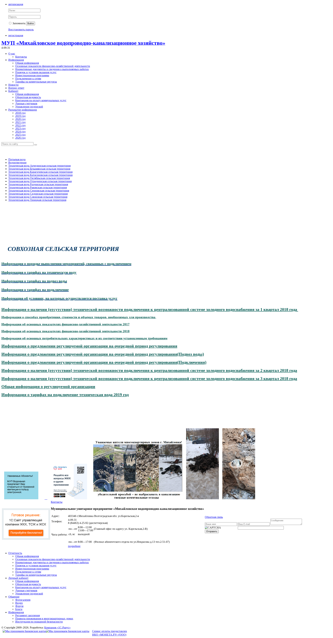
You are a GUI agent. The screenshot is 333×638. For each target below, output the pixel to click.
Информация (16, 59)
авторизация (15, 4)
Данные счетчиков (26, 103)
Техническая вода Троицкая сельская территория (37, 199)
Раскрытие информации (22, 109)
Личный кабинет (18, 578)
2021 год (20, 122)
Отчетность (15, 553)
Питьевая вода (16, 159)
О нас (11, 53)
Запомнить (18, 23)
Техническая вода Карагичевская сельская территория (40, 171)
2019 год (20, 115)
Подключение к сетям (28, 78)
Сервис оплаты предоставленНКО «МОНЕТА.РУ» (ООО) (109, 633)
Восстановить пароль (21, 29)
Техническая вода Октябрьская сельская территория (39, 178)
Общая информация (27, 62)
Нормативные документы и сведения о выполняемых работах (52, 69)
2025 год (20, 134)
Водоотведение (17, 162)
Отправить (211, 531)
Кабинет (13, 91)
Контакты (21, 56)
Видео (19, 602)
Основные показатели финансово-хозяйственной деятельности (52, 66)
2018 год (20, 112)
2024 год (20, 131)
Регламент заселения (27, 615)
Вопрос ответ (16, 87)
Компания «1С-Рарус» (57, 627)
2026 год (20, 137)
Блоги (18, 609)
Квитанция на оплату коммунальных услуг (40, 100)
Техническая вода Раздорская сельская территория (38, 184)
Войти (30, 23)
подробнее (74, 546)
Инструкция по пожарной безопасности (39, 621)
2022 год (20, 125)
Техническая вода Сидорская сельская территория (38, 193)
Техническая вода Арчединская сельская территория (39, 165)
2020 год (20, 119)
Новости (13, 84)
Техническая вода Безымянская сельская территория (39, 168)
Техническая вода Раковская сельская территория (37, 187)
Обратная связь (214, 517)
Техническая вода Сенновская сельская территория (38, 190)
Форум (19, 606)
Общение (13, 596)
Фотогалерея (22, 599)
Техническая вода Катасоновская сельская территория (40, 175)
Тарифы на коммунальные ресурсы (36, 81)
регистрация (15, 35)
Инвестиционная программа (32, 75)
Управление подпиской (29, 106)
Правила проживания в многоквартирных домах (44, 618)
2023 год (20, 128)
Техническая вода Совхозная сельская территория (37, 196)
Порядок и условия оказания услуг (36, 72)
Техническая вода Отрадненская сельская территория (40, 181)
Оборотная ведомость (28, 97)
